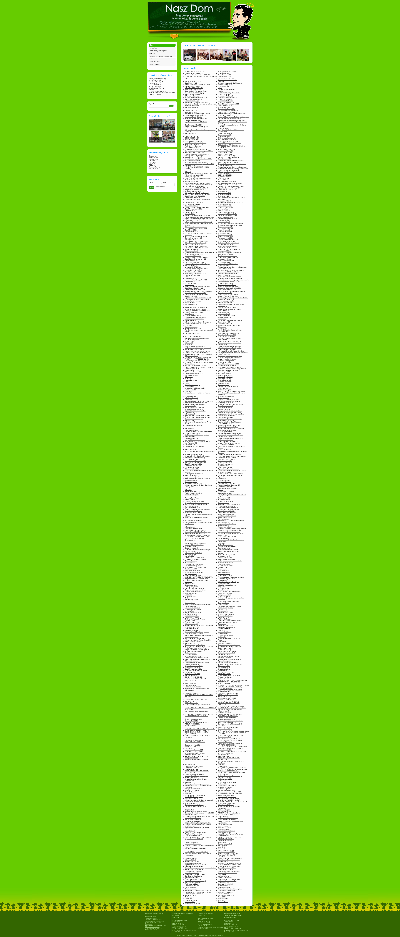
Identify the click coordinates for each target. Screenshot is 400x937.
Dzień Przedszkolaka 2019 (193, 373)
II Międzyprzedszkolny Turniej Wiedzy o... (198, 183)
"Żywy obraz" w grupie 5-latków (195, 559)
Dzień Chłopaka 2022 (225, 206)
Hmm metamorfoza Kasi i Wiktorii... (196, 118)
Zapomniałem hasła (160, 186)
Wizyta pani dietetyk (224, 449)
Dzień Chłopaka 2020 (225, 293)
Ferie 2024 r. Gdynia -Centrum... (195, 143)
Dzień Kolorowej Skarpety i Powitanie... (230, 278)
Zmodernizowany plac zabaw (194, 262)
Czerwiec (151, 156)
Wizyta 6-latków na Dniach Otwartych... (198, 322)
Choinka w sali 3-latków (225, 436)
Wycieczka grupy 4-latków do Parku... (197, 393)
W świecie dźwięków (191, 506)
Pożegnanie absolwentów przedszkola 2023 (199, 164)
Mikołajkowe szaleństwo (193, 863)
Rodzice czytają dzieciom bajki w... (229, 656)
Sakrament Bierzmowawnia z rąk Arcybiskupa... (233, 168)
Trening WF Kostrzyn (225, 323)
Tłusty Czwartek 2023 (192, 181)
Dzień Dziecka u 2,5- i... (193, 617)
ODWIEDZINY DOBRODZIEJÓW (196, 699)
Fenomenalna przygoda (226, 301)
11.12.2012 (221, 847)
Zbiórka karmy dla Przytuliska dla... (196, 402)
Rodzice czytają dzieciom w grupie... (197, 352)
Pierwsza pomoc (223, 519)
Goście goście (189, 386)
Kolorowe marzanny (224, 832)
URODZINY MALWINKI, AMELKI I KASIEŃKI (232, 746)
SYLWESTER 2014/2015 (226, 699)
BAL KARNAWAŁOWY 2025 (194, 88)
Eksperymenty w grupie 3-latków (228, 509)
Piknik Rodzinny (190, 165)
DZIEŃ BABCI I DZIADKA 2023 (228, 185)
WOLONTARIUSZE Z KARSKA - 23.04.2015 (232, 680)
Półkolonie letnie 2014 (225, 750)
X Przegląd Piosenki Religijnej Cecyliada (231, 351)
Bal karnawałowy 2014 (225, 779)
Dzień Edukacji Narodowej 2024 (228, 104)
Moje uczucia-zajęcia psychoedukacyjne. (198, 604)
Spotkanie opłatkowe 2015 (226, 653)
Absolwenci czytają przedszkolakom (229, 504)
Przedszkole (153, 48)
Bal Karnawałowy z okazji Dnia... (228, 853)
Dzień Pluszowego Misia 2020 (195, 289)
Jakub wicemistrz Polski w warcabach (197, 441)
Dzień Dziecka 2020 (224, 310)
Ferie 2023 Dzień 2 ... (192, 180)
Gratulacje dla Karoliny (192, 204)
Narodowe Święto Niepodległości (228, 798)
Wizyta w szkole (190, 499)
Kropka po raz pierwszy (225, 608)
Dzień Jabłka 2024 (224, 107)
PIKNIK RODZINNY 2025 (226, 78)
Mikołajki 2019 (222, 344)
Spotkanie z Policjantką (225, 892)
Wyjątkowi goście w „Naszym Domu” (230, 341)
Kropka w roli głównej (225, 527)
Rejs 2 (187, 383)
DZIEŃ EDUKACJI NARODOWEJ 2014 (230, 735)
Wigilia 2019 (189, 343)
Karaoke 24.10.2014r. (225, 729)
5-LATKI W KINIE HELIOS (193, 677)
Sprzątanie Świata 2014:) (193, 745)
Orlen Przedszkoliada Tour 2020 (195, 323)
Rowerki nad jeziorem (225, 302)
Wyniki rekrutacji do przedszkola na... (230, 277)
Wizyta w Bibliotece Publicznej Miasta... (198, 650)
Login (151, 182)
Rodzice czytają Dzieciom (193, 493)
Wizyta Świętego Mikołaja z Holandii (197, 193)
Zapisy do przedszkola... (152, 919)
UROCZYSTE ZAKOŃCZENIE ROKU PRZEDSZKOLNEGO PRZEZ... (197, 537)
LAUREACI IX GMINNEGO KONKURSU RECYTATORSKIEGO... (198, 723)
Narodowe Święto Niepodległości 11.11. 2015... (200, 659)
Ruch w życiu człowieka (192, 459)
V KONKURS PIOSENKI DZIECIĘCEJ (197, 832)
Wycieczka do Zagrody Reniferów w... (197, 162)
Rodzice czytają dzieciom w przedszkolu (198, 348)
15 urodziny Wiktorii (191, 251)
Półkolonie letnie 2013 (225, 811)
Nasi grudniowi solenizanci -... (195, 789)
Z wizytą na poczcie (224, 595)
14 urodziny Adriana (191, 206)
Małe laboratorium (191, 593)
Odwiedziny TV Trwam (192, 433)
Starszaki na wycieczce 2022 (227, 218)
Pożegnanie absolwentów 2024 (195, 115)
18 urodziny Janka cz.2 (225, 96)
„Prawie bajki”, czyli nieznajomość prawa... (232, 520)
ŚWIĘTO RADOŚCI (191, 758)
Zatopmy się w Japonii (225, 648)
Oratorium (152, 53)
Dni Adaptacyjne (190, 540)
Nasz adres (148, 924)
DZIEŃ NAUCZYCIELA (225, 869)
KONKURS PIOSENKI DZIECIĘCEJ (229, 675)
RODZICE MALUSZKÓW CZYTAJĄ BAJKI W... (200, 729)
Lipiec (150, 162)
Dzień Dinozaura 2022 (225, 235)
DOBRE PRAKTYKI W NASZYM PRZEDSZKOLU (195, 679)
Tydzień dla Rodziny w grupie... (228, 622)
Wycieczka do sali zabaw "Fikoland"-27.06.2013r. (193, 820)
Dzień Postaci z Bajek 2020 (227, 289)
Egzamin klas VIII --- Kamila (227, 307)
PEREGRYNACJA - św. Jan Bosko (229, 813)
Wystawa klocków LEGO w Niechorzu (197, 535)
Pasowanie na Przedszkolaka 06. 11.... (230, 659)
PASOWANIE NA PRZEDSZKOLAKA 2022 (231, 202)
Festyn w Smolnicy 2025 (193, 81)
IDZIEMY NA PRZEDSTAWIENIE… (196, 567)
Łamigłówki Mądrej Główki (226, 578)
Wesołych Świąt (190, 583)
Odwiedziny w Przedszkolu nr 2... (229, 860)
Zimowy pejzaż (223, 580)
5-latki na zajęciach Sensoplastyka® (197, 338)
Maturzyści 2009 (190, 895)
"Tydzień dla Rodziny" (225, 619)
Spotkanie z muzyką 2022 (193, 238)
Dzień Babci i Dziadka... (225, 575)
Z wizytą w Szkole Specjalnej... (195, 346)
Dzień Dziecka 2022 (191, 220)
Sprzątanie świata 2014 (192, 768)
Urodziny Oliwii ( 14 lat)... (193, 267)
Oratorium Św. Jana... (151, 922)
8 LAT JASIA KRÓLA (191, 703)
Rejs (186, 381)
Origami (220, 553)
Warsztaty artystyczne (192, 495)
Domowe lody (222, 541)
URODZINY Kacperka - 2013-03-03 (196, 852)
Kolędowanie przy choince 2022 (195, 189)
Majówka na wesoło (191, 480)
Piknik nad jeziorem (191, 628)
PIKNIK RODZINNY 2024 (193, 120)
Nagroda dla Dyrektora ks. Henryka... (197, 517)
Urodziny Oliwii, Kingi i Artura (227, 215)
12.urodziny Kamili (224, 556)
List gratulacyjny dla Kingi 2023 (195, 186)
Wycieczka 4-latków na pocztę (195, 457)
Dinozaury (221, 900)
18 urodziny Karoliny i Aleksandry (229, 170)
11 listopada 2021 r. (224, 251)
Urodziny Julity (190, 620)
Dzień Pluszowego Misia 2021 (228, 246)
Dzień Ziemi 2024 (223, 128)
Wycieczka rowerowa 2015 (194, 666)
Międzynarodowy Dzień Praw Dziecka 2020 (199, 291)
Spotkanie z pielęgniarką (226, 361)
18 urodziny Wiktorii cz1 (225, 101)
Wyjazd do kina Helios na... (227, 177)
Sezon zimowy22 (223, 196)
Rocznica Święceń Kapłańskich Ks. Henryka (199, 816)
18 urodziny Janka (224, 94)
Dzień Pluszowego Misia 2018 (228, 441)
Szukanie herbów (223, 835)
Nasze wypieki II (190, 320)
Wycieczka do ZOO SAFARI (194, 839)
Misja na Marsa (223, 826)
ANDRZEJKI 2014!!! (191, 721)
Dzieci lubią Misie (190, 792)
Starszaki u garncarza (192, 798)
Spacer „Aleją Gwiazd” (225, 377)
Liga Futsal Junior (154, 61)
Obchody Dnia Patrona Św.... (194, 141)
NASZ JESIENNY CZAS (193, 725)
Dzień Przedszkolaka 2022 (193, 209)
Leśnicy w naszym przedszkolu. (195, 801)
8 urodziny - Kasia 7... (192, 375)
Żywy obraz (221, 587)
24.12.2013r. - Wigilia (192, 790)
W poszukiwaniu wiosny (225, 566)
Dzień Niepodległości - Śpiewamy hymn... (198, 199)
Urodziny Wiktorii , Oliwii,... (193, 117)
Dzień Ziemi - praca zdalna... (194, 319)
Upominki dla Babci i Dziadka (227, 651)
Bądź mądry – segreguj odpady (195, 530)
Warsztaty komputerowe (193, 336)
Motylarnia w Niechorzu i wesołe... (229, 532)
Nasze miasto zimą (224, 572)
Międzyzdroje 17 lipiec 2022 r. (227, 214)
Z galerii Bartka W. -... (192, 212)
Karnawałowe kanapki (225, 650)
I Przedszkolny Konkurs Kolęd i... (228, 189)
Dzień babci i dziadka (192, 886)
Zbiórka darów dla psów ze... (227, 256)
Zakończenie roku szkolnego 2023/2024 (198, 113)
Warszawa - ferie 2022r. (225, 238)
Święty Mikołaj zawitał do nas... (195, 440)
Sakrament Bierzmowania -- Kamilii (229, 309)
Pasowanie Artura (223, 503)
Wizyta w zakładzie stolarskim (227, 819)
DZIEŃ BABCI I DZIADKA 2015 (228, 695)
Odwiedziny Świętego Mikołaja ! (228, 582)
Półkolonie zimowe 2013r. (226, 852)
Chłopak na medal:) (224, 737)
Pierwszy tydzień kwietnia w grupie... (197, 632)
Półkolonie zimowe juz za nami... (228, 693)
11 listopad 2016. (223, 588)
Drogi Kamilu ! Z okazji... (226, 254)
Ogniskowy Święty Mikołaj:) (227, 717)
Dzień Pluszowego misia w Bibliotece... (230, 721)
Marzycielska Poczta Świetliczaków (196, 711)
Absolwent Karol (223, 388)
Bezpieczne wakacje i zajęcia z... (195, 543)
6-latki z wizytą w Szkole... (226, 420)
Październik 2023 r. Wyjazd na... (195, 152)
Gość (186, 277)
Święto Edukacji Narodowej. (227, 524)
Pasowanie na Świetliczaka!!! (194, 740)
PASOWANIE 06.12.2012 (226, 861)
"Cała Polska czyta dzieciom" (227, 722)
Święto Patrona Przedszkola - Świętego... (231, 428)
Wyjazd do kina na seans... (227, 244)
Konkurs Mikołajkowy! (192, 861)
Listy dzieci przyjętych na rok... (195, 477)
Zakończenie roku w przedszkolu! (229, 871)
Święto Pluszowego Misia (193, 719)
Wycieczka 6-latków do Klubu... (228, 427)
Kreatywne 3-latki (223, 603)
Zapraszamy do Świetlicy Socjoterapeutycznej (233, 298)
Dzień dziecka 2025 (224, 76)
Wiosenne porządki (191, 624)
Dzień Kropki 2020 (191, 296)
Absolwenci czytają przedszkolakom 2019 (198, 357)
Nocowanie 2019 (223, 331)
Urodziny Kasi (222, 535)
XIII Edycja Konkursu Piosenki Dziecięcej (198, 222)
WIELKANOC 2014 (224, 755)
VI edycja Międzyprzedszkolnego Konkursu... (232, 768)
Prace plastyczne (223, 385)
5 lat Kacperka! (190, 781)
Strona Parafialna (154, 64)
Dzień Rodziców (223, 902)
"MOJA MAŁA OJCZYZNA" (226, 554)
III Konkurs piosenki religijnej (194, 93)
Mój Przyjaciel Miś (191, 443)
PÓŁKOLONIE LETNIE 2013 (227, 814)
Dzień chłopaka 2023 (225, 152)
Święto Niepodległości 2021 (194, 254)
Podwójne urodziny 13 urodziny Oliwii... (198, 310)
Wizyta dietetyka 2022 (225, 230)
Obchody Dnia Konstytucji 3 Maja (196, 228)
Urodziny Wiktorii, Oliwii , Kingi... (228, 162)
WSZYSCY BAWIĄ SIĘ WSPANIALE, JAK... (199, 577)
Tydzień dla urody (223, 617)
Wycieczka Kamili (223, 538)
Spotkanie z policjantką (192, 667)
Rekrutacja (188, 235)
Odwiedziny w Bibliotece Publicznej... (230, 454)
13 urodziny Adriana (224, 259)
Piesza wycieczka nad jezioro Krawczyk (198, 837)
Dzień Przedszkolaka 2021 (226, 260)
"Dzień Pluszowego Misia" (226, 795)
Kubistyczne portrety (191, 438)
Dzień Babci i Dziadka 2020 (227, 335)
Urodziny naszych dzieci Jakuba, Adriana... (232, 291)
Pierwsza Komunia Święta (226, 831)
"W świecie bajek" (191, 685)
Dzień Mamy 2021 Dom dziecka (228, 272)
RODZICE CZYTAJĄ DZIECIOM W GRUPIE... (200, 362)
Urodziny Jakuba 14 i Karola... (228, 264)
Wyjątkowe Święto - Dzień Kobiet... (229, 422)
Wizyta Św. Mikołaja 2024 (193, 99)
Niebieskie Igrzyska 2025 (193, 86)
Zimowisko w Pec (223, 882)
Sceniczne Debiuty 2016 (193, 612)
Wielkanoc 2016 (223, 633)
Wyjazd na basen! (224, 691)
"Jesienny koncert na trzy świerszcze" (230, 664)
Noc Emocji (188, 582)
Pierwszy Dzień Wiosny (192, 498)
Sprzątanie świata (223, 525)
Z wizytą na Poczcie (191, 136)
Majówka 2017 (190, 556)
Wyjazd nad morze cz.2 (225, 406)
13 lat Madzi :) (189, 782)
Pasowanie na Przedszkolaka (194, 446)
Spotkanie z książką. (191, 693)
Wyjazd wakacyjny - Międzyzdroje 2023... (198, 159)
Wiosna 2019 (189, 420)
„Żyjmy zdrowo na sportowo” (227, 559)
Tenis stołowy (189, 897)
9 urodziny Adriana (224, 499)
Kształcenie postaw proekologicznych (230, 620)
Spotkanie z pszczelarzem (226, 459)
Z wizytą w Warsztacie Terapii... (195, 619)
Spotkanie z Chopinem (192, 608)
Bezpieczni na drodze (192, 467)
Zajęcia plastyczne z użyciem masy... (197, 578)
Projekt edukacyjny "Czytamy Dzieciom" (231, 858)
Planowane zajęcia (224, 564)
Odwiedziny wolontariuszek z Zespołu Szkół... (200, 252)
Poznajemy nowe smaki (225, 402)
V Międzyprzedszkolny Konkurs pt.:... (230, 172)
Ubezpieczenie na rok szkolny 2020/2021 (198, 299)
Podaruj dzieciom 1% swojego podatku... (231, 577)
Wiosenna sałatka (223, 567)
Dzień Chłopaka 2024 (225, 105)
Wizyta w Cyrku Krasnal (193, 641)
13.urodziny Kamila (224, 596)
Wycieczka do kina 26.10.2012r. (195, 865)
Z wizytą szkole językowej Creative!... (230, 411)
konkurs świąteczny (224, 876)
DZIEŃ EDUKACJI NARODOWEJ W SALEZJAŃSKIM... (196, 732)
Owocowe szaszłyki (191, 548)
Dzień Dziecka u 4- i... (192, 616)
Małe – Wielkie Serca (225, 517)
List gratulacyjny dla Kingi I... (227, 89)
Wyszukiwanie (153, 104)
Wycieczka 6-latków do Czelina (195, 388)
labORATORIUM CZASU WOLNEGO (230, 690)
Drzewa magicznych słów (193, 528)
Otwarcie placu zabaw (225, 894)
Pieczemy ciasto (190, 406)
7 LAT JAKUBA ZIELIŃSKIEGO (195, 742)
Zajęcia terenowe (223, 679)
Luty (150, 164)
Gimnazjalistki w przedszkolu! (227, 873)
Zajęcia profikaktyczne (225, 616)
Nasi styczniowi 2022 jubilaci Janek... (197, 188)
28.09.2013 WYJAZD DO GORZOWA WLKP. (232, 801)
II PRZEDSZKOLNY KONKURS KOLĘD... (231, 146)
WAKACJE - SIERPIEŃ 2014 (227, 745)
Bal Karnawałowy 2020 (192, 333)
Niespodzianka (223, 191)
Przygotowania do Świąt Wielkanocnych (231, 130)
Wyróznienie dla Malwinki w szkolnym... (231, 793)
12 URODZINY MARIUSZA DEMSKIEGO (231, 706)
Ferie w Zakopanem (191, 430)
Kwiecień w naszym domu (226, 627)
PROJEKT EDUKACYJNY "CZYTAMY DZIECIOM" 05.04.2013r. (230, 838)
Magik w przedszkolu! (225, 877)
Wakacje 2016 (222, 609)
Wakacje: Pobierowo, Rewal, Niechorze (231, 533)
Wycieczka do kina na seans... (195, 349)
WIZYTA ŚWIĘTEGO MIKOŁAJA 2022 (197, 194)
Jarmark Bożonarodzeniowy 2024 (196, 97)
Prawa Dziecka (223, 590)
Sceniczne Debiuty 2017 (193, 566)
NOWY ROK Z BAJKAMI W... (227, 336)
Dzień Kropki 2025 (224, 73)
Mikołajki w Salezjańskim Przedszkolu (230, 709)
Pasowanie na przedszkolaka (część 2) (198, 892)
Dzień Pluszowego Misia (226, 514)
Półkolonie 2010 (223, 898)
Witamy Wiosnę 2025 (225, 84)
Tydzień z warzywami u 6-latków (195, 365)
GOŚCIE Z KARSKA (224, 683)
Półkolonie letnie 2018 (192, 469)
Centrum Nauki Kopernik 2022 (228, 239)
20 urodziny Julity (190, 554)
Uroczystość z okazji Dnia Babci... (229, 93)
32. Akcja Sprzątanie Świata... (227, 72)
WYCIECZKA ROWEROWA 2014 (228, 771)
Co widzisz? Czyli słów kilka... (227, 512)
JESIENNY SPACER (191, 803)
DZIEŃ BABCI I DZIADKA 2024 (228, 141)
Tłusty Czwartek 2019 (225, 423)
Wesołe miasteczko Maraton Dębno (229, 412)
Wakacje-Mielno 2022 (225, 210)
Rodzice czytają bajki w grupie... (228, 662)
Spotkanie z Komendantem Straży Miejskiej (232, 528)
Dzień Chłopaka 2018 (225, 461)
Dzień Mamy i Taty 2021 (193, 272)
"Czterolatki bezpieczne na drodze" (196, 670)
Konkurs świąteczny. (191, 842)
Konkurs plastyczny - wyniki (194, 419)
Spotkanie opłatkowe (224, 712)
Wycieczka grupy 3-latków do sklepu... (230, 320)
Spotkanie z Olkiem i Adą (193, 256)
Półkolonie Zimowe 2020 (193, 328)
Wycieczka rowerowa (225, 824)
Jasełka (220, 91)
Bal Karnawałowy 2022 (225, 236)
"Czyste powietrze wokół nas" (194, 774)
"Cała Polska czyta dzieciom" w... (196, 648)
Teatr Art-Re (222, 874)
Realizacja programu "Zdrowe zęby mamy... (232, 167)
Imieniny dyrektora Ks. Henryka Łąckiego (198, 785)
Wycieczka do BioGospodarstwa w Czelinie (232, 470)
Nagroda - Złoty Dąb (224, 777)
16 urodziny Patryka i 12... (193, 372)
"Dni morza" (189, 391)
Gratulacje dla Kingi (224, 194)
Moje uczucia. (189, 285)
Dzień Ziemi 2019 (191, 412)
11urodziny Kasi (223, 209)
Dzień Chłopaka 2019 (192, 369)
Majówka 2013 (190, 831)
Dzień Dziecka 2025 (224, 75)
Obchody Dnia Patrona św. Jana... (196, 91)
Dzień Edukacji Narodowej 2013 (195, 806)
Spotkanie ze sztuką (224, 827)
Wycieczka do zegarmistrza (227, 785)
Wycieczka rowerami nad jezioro (228, 477)
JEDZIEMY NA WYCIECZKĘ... (228, 536)
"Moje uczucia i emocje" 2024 (227, 138)
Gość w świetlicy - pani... (193, 844)
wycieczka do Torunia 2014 (194, 750)
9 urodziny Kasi (190, 302)
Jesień (187, 598)
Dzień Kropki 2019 (224, 372)
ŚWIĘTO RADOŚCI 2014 (226, 753)
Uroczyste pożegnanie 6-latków (228, 386)
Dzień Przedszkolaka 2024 (226, 109)
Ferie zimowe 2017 (224, 570)
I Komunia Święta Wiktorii (193, 553)
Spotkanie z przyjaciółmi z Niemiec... (230, 83)
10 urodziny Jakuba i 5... (226, 501)
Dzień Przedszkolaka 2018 (193, 464)
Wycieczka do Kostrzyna (193, 882)
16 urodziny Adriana (191, 107)
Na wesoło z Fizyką (191, 630)
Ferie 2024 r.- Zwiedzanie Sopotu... (229, 143)
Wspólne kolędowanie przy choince (229, 343)
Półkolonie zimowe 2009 (226, 895)
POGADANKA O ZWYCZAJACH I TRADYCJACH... (228, 703)
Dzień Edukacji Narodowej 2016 (228, 601)
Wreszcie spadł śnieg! (225, 688)
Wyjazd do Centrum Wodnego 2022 (229, 188)
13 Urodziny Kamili (224, 480)
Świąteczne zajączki (191, 637)
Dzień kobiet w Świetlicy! (193, 687)
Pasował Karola (190, 364)
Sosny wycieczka (223, 383)
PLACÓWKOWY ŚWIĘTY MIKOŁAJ (196, 716)
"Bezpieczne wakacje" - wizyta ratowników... (232, 113)
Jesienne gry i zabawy (225, 593)
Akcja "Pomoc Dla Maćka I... (194, 805)
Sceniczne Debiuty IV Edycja (194, 407)
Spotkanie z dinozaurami (152, 928)
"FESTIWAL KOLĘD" (224, 696)
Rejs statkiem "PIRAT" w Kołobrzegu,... (198, 532)
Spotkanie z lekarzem (225, 643)
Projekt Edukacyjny (224, 354)
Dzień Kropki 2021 (224, 262)
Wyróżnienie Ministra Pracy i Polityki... (197, 827)
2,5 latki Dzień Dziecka (225, 545)
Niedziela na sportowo (225, 407)
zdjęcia (220, 88)
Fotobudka (188, 748)
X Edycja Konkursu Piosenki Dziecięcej (197, 478)
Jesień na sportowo (224, 362)
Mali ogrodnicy (222, 131)
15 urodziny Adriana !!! (225, 151)
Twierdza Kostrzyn (191, 561)
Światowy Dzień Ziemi (192, 622)
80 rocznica (189, 377)
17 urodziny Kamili (224, 222)
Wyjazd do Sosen (223, 466)
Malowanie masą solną (192, 570)
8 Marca (220, 490)
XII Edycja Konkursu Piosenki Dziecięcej (231, 270)
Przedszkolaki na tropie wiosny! (195, 881)
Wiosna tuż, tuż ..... (191, 643)
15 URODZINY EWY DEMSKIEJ (228, 701)
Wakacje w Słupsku (224, 810)
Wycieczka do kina (224, 583)
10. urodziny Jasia (224, 574)
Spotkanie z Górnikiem (225, 440)
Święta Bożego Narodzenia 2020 (228, 286)
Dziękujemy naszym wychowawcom (196, 294)
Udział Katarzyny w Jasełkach (227, 488)
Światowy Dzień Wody (225, 493)
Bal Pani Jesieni (190, 603)
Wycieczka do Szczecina (193, 656)
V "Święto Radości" (191, 614)
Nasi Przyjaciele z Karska (226, 625)
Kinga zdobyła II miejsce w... (227, 149)
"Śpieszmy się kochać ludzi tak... (228, 727)
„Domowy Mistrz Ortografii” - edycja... (197, 257)
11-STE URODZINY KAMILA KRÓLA (197, 730)
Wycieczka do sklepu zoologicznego (197, 503)
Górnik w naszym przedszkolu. (195, 795)
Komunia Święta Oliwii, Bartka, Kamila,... (231, 474)
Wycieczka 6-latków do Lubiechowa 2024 (231, 120)
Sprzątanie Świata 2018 (193, 466)
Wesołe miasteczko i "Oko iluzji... (196, 533)
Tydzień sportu (190, 764)
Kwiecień (151, 159)
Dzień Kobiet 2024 (224, 136)
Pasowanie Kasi (190, 444)
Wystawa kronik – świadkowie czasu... (197, 456)
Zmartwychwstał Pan (224, 317)
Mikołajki (188, 793)
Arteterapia (188, 325)
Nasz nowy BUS (223, 845)
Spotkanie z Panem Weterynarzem (229, 863)
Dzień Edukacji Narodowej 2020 (195, 293)
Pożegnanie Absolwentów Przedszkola (230, 748)
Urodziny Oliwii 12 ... (191, 396)
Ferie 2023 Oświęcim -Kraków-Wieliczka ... (199, 178)
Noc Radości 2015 (224, 654)
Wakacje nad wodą (191, 814)
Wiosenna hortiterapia (225, 677)
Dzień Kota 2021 (190, 283)
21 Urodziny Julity (191, 482)
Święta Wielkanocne (224, 482)
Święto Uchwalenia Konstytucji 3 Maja (197, 84)
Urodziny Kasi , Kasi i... (225, 154)
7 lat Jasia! (188, 787)
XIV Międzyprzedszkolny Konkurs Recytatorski (233, 352)
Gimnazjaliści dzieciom (192, 835)
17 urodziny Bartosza (192, 96)
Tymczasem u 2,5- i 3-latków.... (195, 645)
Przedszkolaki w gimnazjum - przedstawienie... (200, 868)
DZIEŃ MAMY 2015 (224, 674)
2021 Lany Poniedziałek (226, 228)
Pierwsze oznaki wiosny (225, 562)
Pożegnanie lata (190, 606)
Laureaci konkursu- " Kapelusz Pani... (230, 879)
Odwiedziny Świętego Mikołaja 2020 (229, 288)
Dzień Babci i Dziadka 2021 (194, 288)
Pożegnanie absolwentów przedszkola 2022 (199, 217)
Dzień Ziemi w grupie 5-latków (195, 558)
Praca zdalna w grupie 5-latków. (195, 317)
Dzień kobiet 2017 (191, 569)
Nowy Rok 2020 (190, 341)
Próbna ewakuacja (224, 667)
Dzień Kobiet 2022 (224, 233)
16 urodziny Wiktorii (224, 201)
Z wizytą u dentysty (224, 409)
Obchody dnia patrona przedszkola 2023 (198, 185)
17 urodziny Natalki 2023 (193, 160)
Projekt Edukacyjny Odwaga (194, 312)
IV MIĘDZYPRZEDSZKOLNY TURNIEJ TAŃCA (233, 685)
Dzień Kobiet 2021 (191, 281)
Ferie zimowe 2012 (191, 884)
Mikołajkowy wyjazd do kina (227, 585)
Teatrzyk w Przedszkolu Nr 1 (227, 881)
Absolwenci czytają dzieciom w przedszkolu (232, 456)
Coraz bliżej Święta (191, 654)
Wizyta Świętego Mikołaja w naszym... (230, 438)
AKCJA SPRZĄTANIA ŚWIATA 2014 (196, 756)
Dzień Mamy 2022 (224, 220)
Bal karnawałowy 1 (224, 886)
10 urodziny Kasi (223, 265)
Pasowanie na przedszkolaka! (153, 925)
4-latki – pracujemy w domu (227, 315)
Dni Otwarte (222, 637)
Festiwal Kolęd (222, 784)
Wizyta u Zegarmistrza (192, 94)
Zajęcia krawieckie (224, 548)
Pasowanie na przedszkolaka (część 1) (198, 890)
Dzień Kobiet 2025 (224, 86)
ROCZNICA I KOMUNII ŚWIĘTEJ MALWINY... (233, 751)
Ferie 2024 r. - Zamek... (193, 146)
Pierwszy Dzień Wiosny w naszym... (196, 776)
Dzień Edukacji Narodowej (226, 803)
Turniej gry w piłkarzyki (192, 491)
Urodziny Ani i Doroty (225, 840)
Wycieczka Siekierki (191, 877)
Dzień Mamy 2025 (191, 83)
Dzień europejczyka (191, 769)
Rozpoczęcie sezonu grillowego (228, 551)
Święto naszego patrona (193, 575)
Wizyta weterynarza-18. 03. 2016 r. (229, 638)
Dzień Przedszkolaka (192, 873)
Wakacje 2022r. (190, 214)
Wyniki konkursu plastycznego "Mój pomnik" (199, 218)
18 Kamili (188, 172)
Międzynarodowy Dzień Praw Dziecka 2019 (199, 354)
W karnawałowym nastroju (193, 651)
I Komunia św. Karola (225, 165)
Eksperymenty (222, 569)
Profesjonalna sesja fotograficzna (229, 401)
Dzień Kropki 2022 (191, 210)
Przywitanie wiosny (191, 900)
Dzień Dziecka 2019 (191, 399)
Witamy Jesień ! (190, 527)
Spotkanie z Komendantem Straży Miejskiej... (233, 369)
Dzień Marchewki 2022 (192, 231)
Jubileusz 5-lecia (190, 653)
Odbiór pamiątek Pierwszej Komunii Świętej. (199, 470)
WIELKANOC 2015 (191, 683)
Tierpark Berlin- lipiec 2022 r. (227, 212)
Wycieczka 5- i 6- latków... (226, 491)
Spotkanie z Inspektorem (193, 903)
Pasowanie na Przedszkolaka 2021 (196, 248)
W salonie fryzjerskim (192, 340)
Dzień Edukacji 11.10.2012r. (227, 868)
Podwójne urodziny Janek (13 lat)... (229, 338)
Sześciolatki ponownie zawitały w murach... (199, 401)
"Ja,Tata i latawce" (191, 551)
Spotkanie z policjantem (225, 464)
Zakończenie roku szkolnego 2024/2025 (198, 75)
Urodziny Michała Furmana (194, 633)
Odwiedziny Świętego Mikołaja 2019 (229, 348)
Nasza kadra (148, 916)
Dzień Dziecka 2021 (224, 269)
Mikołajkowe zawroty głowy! (227, 790)
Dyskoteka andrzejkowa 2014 (227, 719)
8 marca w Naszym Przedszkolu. (195, 848)
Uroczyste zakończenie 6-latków (195, 309)
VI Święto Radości (191, 546)
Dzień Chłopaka (223, 604)
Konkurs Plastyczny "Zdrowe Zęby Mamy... (232, 391)
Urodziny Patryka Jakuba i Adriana (229, 443)
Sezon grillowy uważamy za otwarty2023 (198, 173)
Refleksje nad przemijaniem (194, 866)
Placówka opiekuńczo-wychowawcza (160, 56)
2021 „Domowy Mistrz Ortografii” (195, 243)
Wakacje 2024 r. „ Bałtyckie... (227, 112)
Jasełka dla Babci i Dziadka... (194, 512)
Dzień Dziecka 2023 (224, 159)
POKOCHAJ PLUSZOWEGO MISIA (229, 591)
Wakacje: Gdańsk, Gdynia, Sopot (196, 811)
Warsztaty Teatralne (224, 658)
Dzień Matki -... (149, 930)
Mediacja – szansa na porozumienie (230, 561)
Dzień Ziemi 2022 (191, 230)
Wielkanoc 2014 (223, 766)
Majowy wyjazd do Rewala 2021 (195, 273)
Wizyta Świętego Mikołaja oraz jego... (230, 346)
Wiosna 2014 (222, 764)
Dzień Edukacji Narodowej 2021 (195, 259)
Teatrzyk (220, 640)
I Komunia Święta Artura (193, 315)
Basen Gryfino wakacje (225, 375)
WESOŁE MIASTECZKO (193, 755)
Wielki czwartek (190, 414)
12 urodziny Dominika (225, 99)
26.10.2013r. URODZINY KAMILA (229, 800)
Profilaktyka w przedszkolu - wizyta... (230, 606)
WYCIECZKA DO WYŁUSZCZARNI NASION (232, 769)
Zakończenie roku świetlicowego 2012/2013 (199, 813)
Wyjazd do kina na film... (226, 417)
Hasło (164, 182)
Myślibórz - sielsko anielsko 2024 (196, 122)
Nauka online (222, 319)
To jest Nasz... (149, 918)
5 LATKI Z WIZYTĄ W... (225, 730)
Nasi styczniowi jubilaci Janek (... (228, 273)
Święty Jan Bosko (191, 574)
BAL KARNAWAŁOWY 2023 (227, 181)
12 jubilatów (222, 148)
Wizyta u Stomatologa (225, 133)
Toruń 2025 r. (222, 81)
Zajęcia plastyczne (191, 585)
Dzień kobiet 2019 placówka (194, 425)
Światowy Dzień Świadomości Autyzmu (197, 415)
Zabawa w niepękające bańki (227, 546)
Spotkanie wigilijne (224, 789)
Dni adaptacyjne (223, 611)
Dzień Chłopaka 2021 (192, 260)
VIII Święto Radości (191, 398)
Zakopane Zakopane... (225, 381)
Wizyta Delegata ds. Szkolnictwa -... (229, 866)
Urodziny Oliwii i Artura (225, 612)
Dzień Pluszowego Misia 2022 (195, 196)
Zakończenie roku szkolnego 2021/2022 (198, 215)
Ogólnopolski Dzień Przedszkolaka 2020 (198, 298)
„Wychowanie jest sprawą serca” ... (229, 333)
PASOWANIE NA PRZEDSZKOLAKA (197, 359)
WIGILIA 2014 (189, 701)
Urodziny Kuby (222, 670)
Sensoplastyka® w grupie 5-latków (196, 361)
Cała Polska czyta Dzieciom (227, 516)
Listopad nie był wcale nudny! (227, 797)
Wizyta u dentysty (191, 475)
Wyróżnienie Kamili (191, 327)
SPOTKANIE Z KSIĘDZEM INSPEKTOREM (199, 714)
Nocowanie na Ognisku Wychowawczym (231, 540)
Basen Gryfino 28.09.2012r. (194, 869)
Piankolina (188, 595)
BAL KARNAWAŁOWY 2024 (227, 139)
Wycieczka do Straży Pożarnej (195, 753)
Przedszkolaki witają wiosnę (194, 564)
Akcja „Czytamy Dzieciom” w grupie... (230, 367)
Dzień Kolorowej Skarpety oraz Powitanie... (199, 233)
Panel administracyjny (190, 935)
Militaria (187, 472)
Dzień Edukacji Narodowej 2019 (228, 364)
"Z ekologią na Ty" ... (192, 627)
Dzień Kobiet (222, 641)
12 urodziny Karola (191, 112)
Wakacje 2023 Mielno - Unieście (228, 157)
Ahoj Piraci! (221, 543)
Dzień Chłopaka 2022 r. (225, 207)
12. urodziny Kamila (191, 661)
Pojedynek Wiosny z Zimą (193, 834)
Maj (150, 161)
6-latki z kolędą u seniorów (193, 244)
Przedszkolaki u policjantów (194, 871)
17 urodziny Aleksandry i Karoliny (196, 227)
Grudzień (151, 168)
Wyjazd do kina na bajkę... (193, 191)
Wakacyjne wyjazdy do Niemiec (228, 110)
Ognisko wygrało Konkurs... (153, 921)
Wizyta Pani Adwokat (224, 173)
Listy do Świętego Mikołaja (193, 591)
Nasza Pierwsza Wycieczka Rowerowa (230, 834)
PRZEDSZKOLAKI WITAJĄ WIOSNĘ (230, 687)
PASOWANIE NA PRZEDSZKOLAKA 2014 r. (232, 708)
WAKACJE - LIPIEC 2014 (193, 746)
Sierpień (151, 165)
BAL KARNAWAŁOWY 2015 (227, 698)
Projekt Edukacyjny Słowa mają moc (230, 330)
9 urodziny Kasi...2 (191, 304)
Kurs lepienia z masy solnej (194, 766)
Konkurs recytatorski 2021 (193, 249)
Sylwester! (221, 856)
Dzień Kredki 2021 (224, 248)
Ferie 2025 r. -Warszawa (193, 89)
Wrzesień (152, 157)
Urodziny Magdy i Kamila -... (227, 850)
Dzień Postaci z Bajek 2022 (194, 202)
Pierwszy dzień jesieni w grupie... (228, 370)
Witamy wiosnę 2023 (192, 177)
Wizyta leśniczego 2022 (225, 227)
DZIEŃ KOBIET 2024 (192, 138)
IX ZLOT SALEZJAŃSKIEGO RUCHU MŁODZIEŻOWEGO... (230, 741)
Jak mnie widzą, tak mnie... (194, 520)
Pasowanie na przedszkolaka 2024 (196, 102)
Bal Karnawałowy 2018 (192, 507)
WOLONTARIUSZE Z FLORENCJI (229, 682)
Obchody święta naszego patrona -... (197, 784)
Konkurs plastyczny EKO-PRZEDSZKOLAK (199, 625)
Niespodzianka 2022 (224, 193)
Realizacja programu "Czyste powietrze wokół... (233, 280)
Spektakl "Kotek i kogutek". (194, 797)
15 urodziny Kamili (224, 314)
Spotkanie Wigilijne (191, 858)
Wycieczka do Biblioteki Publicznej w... (230, 475)
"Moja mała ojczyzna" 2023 (194, 175)
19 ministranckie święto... (152, 927)
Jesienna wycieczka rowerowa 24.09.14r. (231, 743)
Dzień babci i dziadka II (225, 884)
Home (151, 45)
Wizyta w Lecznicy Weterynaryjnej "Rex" (198, 823)
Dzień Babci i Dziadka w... (193, 511)
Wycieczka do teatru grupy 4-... (195, 411)
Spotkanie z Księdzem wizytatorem (229, 252)
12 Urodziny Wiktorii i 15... (226, 444)
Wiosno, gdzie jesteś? (225, 844)
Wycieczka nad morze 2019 (194, 409)
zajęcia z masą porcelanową (194, 501)
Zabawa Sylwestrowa (225, 431)
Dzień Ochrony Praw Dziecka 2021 (229, 249)
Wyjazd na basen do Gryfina (227, 365)
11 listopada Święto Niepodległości (229, 357)
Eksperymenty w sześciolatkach (195, 590)
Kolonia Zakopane (191, 380)
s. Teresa (188, 378)
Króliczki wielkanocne (225, 558)
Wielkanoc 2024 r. (191, 133)
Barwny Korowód (223, 398)
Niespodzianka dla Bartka (226, 415)
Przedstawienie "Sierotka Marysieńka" (230, 646)
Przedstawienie (190, 562)
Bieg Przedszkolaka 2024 (193, 125)
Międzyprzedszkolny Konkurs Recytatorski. (199, 800)
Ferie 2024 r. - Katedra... (226, 144)
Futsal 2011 (189, 898)
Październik (152, 167)
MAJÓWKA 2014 (223, 756)
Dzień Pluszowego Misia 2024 (228, 97)
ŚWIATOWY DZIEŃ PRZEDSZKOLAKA (230, 738)
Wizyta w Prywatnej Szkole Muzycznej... (231, 404)
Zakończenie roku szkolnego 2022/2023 (231, 160)
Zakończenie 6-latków (225, 467)
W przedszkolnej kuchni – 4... (194, 454)
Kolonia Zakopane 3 (224, 380)
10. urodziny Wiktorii (191, 599)
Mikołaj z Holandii (223, 711)
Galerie (151, 59)
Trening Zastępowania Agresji (194, 404)
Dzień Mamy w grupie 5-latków (228, 549)
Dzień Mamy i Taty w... (225, 472)
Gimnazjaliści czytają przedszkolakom (197, 704)
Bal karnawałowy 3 (191, 889)
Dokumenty (153, 2)
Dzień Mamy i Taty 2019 (226, 396)
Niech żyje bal (189, 428)
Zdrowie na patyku (224, 666)
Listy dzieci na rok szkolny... (227, 483)
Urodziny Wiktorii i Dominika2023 (196, 149)
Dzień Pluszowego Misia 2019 (228, 349)
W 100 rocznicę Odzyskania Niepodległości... (200, 451)
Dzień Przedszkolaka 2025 (193, 73)
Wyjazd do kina (190, 436)
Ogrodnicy (221, 630)
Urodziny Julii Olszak (224, 632)
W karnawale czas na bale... (227, 285)
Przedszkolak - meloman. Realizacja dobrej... (200, 646)
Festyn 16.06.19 (190, 390)
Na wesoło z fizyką (224, 628)
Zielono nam (222, 624)
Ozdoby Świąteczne (191, 587)
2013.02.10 (221, 848)
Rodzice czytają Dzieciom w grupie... (197, 580)
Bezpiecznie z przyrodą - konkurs (229, 645)
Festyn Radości (223, 816)
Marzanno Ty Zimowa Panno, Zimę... (230, 419)
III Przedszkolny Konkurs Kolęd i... (196, 72)
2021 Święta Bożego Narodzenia (196, 246)
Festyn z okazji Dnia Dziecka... (228, 818)
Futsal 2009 (222, 897)
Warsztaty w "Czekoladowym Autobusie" (231, 186)
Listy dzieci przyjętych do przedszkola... (231, 414)
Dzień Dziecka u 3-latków (226, 614)
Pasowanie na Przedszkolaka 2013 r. (230, 792)
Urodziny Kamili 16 (224, 275)
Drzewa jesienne (223, 522)
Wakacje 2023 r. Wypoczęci (194, 156)
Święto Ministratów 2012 (193, 879)
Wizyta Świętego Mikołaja (226, 511)
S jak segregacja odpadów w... (195, 588)
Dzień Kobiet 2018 (224, 498)
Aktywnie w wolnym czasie (193, 483)
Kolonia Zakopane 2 (224, 378)
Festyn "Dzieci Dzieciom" (193, 818)
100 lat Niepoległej (191, 449)
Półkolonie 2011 (190, 902)
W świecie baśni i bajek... (226, 283)
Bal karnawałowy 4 (224, 887)
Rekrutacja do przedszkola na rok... (196, 236)
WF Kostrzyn (222, 327)
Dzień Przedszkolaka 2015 (193, 669)
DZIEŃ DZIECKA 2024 (225, 115)
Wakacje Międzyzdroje (192, 385)
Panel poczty (180, 935)
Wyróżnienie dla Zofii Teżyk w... (195, 638)
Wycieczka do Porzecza (193, 301)
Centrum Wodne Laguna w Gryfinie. (229, 118)
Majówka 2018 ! (223, 478)
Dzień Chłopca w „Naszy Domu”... (229, 294)
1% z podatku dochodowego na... (229, 507)
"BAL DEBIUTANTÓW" (192, 674)
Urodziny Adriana (190, 596)
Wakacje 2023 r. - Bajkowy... (194, 157)
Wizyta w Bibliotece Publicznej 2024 (196, 126)
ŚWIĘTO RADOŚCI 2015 (226, 672)
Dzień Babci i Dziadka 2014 (227, 782)
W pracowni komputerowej (226, 506)
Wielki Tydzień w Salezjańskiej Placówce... (199, 635)
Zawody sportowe (223, 829)
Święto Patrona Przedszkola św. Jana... (198, 286)
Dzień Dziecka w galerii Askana (195, 874)
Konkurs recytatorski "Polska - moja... (230, 865)
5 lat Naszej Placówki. (225, 486)
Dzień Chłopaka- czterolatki (194, 894)
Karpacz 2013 (189, 810)
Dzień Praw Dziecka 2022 (193, 197)
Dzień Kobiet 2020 (224, 322)
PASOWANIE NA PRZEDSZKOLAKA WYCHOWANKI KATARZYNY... (229, 715)
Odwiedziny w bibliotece (226, 805)
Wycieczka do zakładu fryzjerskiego (196, 779)
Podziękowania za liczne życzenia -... (230, 433)
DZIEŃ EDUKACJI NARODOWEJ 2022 (197, 207)
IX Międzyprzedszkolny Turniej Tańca (230, 225)
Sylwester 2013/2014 (225, 787)
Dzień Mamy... (189, 314)
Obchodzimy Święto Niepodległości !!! (230, 724)
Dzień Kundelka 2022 (225, 204)
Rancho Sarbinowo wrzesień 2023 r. (197, 154)
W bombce (188, 344)
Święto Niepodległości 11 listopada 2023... (199, 151)
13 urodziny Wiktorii (191, 356)
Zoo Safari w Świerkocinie (193, 876)
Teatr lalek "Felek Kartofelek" (227, 855)
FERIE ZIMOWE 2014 (192, 777)
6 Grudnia (188, 490)
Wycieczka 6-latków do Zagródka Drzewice (232, 164)
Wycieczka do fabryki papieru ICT (229, 485)
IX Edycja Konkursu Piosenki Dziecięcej (198, 549)
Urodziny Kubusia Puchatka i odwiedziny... (199, 431)
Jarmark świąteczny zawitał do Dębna (230, 435)
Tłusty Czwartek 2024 (192, 139)
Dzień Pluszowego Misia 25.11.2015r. (197, 658)
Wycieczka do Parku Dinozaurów (228, 469)
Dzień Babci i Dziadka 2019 (227, 430)
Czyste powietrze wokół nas (194, 572)
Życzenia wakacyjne (224, 390)
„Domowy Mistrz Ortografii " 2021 (196, 280)
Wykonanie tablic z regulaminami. (196, 307)
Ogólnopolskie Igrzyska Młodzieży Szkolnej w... (233, 117)
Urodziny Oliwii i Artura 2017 (194, 545)
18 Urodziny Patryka (191, 265)
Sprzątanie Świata (224, 669)
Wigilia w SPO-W (190, 860)
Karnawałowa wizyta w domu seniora (230, 183)
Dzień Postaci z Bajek (192, 101)
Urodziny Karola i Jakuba (193, 609)
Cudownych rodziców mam (194, 474)
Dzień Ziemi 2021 (191, 278)
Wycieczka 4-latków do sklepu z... (196, 462)
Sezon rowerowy (223, 312)
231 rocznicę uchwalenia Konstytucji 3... (231, 223)
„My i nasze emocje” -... (225, 373)
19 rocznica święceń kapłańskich (228, 399)
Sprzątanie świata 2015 (192, 664)
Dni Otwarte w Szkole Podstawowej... (230, 776)
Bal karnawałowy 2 (191, 887)
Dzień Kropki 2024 (191, 110)
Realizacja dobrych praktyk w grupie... (197, 662)
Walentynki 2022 (190, 239)
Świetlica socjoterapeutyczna (158, 51)
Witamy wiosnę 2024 (224, 135)
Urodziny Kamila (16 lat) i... (227, 359)
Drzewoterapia (222, 328)
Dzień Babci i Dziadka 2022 (227, 241)
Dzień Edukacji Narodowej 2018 (195, 461)
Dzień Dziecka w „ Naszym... (194, 270)
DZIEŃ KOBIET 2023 (225, 175)
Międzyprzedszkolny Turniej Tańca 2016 (198, 640)
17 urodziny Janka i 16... (193, 148)
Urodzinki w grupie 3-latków (227, 457)
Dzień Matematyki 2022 (225, 231)
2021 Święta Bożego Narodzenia (228, 243)
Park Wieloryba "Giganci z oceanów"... (230, 530)
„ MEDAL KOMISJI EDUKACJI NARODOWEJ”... (200, 367)
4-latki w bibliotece (191, 675)
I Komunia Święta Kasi (192, 275)
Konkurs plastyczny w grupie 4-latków (197, 351)
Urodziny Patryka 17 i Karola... (228, 296)
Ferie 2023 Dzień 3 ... (225, 178)
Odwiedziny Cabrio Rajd (226, 299)
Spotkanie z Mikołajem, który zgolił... (230, 889)
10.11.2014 (221, 725)
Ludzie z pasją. (223, 781)
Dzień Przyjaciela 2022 (225, 217)
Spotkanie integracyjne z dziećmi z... (197, 759)
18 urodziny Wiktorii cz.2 (226, 102)
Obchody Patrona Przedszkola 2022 (197, 241)
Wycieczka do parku (224, 661)
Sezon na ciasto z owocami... (227, 80)
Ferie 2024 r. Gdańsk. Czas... (194, 144)
